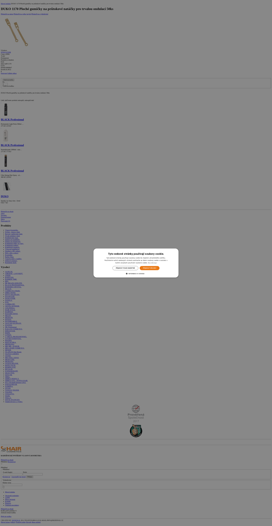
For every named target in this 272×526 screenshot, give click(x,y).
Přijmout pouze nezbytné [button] (125, 268)
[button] (136, 273)
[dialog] (136, 263)
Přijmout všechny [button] (149, 268)
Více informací (152, 263)
